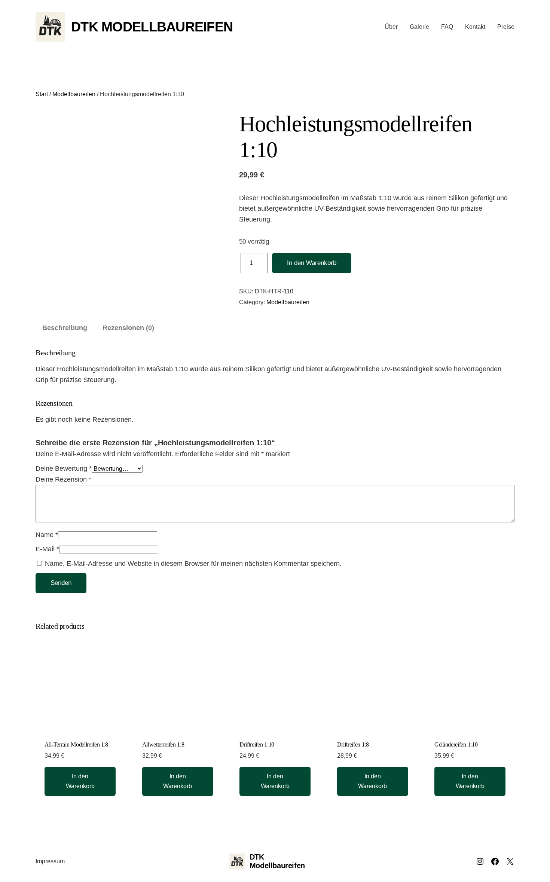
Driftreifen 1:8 (353, 744)
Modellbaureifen (73, 94)
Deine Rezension (63, 479)
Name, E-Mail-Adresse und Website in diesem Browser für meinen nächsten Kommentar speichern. (193, 563)
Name (47, 534)
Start (42, 94)
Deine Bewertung (64, 468)
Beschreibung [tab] (64, 328)
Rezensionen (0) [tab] (128, 328)
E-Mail (47, 549)
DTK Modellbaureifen (152, 26)
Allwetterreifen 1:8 (163, 744)
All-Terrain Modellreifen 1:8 (76, 744)
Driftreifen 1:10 (256, 744)
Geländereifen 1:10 (455, 744)
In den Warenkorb (311, 262)
